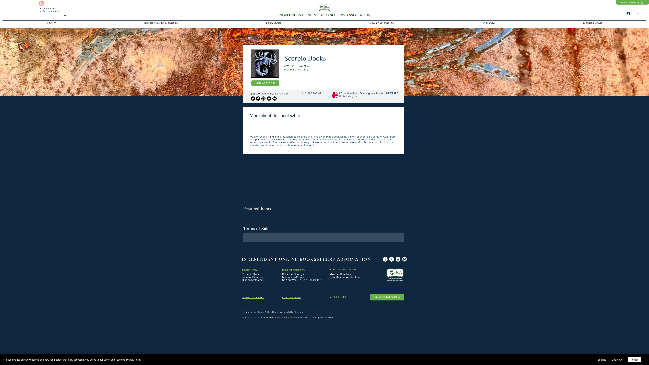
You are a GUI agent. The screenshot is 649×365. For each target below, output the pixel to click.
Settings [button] (602, 359)
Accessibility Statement (292, 312)
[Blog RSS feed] (41, 3)
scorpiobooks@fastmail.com (272, 93)
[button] (161, 23)
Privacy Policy (249, 312)
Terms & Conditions (268, 312)
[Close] (645, 359)
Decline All (617, 359)
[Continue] (400, 39)
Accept (634, 359)
